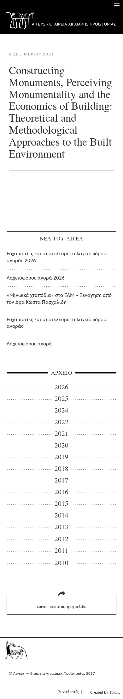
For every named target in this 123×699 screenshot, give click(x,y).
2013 (61, 527)
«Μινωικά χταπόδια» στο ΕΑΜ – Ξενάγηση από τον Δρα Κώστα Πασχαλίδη (59, 299)
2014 (61, 515)
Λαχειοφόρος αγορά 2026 (36, 278)
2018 (61, 468)
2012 (61, 538)
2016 (61, 492)
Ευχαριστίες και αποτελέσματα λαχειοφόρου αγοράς (56, 323)
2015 (61, 503)
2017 (61, 480)
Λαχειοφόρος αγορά (29, 344)
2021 (61, 433)
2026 (61, 387)
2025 (61, 398)
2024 (61, 410)
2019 (61, 457)
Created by (105, 692)
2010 (61, 562)
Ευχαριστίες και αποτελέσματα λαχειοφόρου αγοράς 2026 (56, 257)
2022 (61, 422)
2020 (61, 445)
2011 (61, 550)
